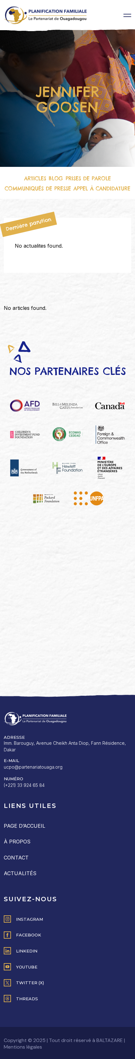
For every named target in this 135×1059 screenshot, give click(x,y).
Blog (56, 178)
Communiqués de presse (38, 188)
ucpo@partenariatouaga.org (33, 767)
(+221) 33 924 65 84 (24, 785)
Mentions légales (23, 1047)
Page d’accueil (24, 826)
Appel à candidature (101, 188)
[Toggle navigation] (127, 15)
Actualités (20, 873)
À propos (17, 841)
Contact (16, 857)
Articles (35, 178)
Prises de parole (88, 178)
